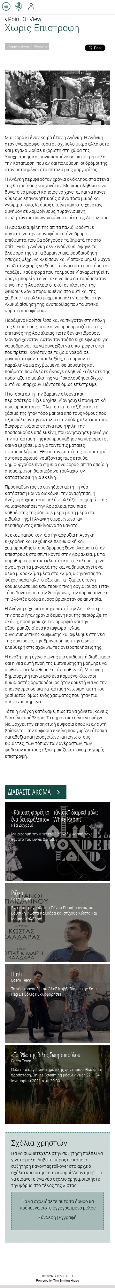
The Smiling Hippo (66, 1280)
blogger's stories (18, 46)
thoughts (40, 46)
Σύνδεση (47, 1217)
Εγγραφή (68, 1217)
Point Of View (24, 19)
